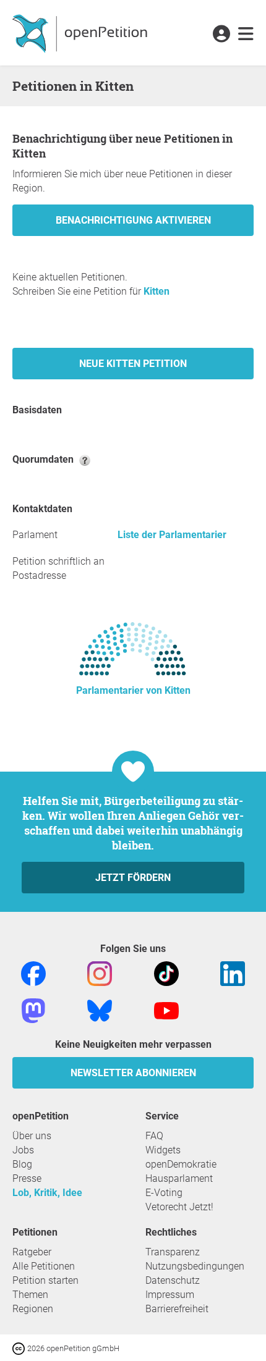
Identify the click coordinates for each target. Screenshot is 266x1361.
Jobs (23, 1150)
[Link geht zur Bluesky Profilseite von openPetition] (99, 1010)
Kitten (156, 291)
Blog (22, 1164)
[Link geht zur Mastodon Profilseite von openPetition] (33, 1010)
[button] (221, 34)
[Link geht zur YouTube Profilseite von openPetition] (166, 1010)
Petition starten (45, 1280)
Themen (30, 1294)
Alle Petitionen (43, 1266)
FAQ (154, 1136)
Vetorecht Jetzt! (179, 1207)
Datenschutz (172, 1280)
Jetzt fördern (133, 877)
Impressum (169, 1294)
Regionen (32, 1309)
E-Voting (163, 1193)
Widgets (163, 1150)
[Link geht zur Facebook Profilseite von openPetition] (33, 973)
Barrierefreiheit (176, 1309)
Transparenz (172, 1252)
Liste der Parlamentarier (172, 535)
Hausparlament (179, 1178)
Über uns (31, 1136)
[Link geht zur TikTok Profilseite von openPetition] (166, 973)
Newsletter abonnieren (133, 1073)
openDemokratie (181, 1164)
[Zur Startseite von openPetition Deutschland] (81, 32)
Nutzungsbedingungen (194, 1266)
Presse (26, 1178)
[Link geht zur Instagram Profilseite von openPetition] (99, 973)
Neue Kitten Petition (133, 363)
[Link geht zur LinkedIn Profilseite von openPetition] (232, 973)
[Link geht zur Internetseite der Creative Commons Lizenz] (19, 1348)
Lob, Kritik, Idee (47, 1193)
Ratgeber (31, 1252)
